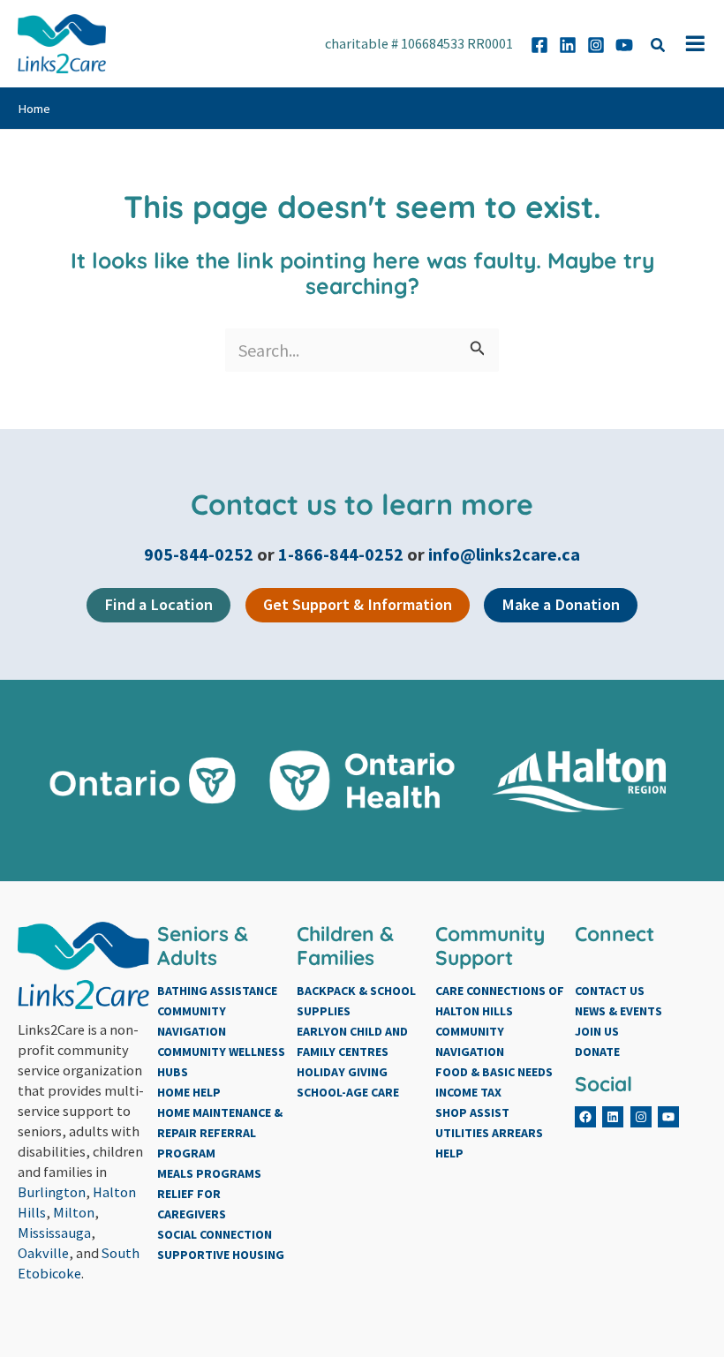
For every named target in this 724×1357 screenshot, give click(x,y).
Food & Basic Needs (494, 1072)
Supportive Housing (220, 1255)
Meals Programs (209, 1173)
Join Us (597, 1031)
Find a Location (158, 604)
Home (34, 109)
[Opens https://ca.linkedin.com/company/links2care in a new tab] (568, 45)
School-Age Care (348, 1092)
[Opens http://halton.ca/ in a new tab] (581, 780)
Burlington (52, 1192)
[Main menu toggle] (695, 44)
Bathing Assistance (217, 991)
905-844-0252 (200, 554)
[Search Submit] (478, 350)
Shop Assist (472, 1112)
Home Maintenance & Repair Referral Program (220, 1132)
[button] (659, 47)
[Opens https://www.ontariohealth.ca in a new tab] (362, 781)
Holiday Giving (342, 1072)
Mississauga (54, 1232)
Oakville (43, 1253)
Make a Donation (561, 604)
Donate (597, 1051)
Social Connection (214, 1234)
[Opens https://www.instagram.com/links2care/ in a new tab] (596, 45)
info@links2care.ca (504, 554)
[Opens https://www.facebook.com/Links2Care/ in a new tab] (539, 45)
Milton (73, 1212)
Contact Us (610, 991)
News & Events (618, 1011)
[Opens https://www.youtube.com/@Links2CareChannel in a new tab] (624, 45)
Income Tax (468, 1092)
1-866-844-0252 (340, 554)
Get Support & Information (357, 604)
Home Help (189, 1092)
